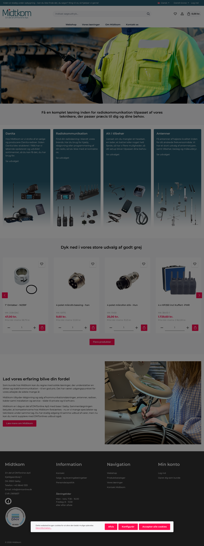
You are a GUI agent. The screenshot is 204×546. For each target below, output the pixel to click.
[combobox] (99, 14)
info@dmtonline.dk (22, 489)
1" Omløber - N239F (16, 305)
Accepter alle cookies (154, 526)
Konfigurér (128, 526)
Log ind (194, 3)
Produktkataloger (116, 477)
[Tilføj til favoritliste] (42, 264)
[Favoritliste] (175, 14)
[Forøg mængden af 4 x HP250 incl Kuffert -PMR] (187, 328)
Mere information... (43, 528)
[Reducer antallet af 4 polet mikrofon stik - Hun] (111, 328)
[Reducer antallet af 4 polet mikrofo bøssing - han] (60, 328)
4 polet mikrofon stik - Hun (122, 305)
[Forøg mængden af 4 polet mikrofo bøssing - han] (85, 328)
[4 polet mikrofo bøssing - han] (76, 281)
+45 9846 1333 (20, 485)
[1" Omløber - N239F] (25, 281)
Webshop (112, 473)
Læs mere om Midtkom (19, 423)
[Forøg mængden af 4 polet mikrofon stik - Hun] (137, 328)
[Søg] (148, 14)
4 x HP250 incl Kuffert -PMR (174, 305)
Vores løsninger (115, 482)
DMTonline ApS (22, 472)
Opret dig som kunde (169, 477)
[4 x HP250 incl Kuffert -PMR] (178, 281)
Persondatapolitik (65, 482)
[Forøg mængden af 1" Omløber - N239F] (35, 328)
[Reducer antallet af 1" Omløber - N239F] (9, 328)
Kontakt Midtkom (116, 487)
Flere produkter (102, 342)
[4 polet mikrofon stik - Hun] (127, 281)
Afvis (111, 526)
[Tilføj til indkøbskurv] (42, 328)
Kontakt (60, 473)
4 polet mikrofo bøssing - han (73, 305)
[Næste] (199, 295)
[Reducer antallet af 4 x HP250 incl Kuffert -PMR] (162, 328)
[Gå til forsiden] (17, 14)
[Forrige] (5, 295)
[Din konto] (182, 14)
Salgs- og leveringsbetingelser (71, 477)
